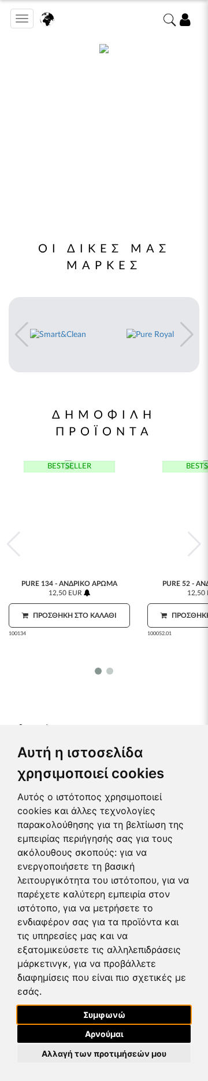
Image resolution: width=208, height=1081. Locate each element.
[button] (21, 334)
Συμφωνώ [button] (104, 1015)
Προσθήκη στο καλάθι (74, 615)
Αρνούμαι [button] (104, 1034)
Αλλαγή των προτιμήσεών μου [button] (104, 1053)
